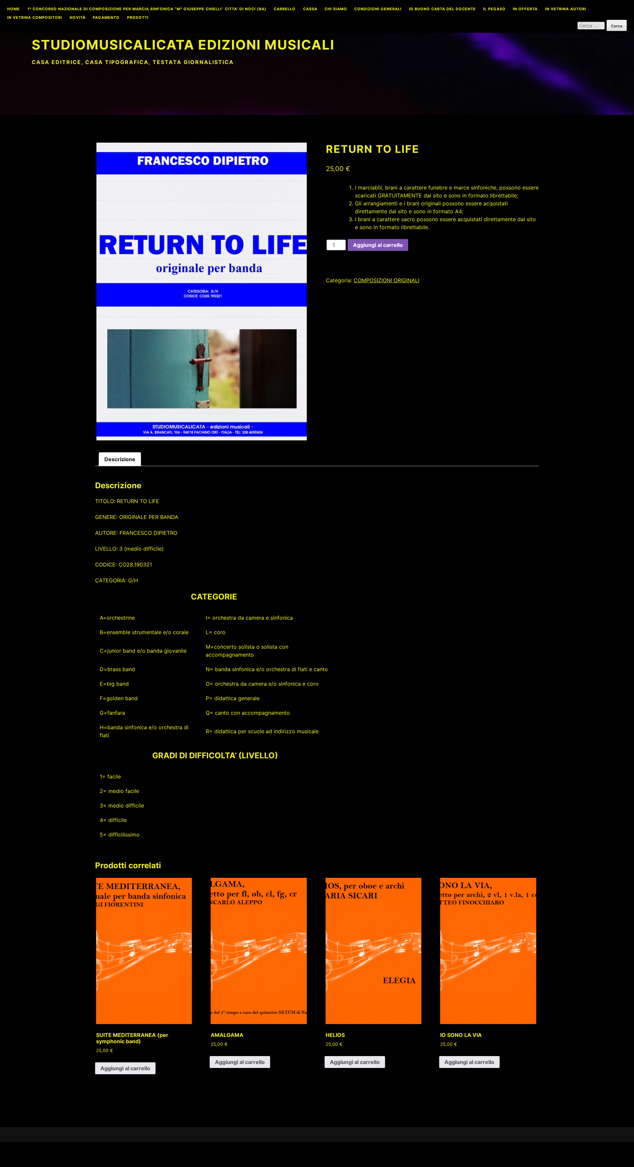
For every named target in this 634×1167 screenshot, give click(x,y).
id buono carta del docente (442, 9)
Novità (78, 18)
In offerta (525, 9)
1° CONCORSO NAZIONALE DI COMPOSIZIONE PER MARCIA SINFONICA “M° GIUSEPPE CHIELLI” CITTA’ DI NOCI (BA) (146, 9)
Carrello (285, 9)
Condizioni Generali (378, 9)
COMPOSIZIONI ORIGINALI (386, 280)
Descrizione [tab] (119, 459)
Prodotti (138, 18)
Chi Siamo (336, 9)
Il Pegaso (494, 9)
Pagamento (106, 18)
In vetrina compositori (34, 18)
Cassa (310, 9)
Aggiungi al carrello (378, 245)
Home (13, 9)
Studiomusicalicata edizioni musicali (183, 45)
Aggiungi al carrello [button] (125, 1068)
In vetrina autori (565, 9)
